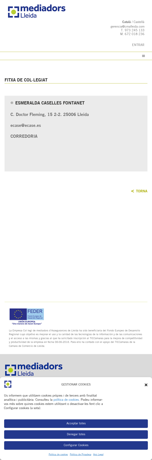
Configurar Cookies (76, 445)
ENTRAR (138, 45)
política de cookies (66, 400)
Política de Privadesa (80, 454)
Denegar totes (76, 434)
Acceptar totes (76, 423)
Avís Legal (98, 454)
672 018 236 (134, 34)
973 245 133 (134, 30)
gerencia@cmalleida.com (127, 26)
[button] (146, 385)
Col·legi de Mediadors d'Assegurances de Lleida (76, 11)
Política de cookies (58, 454)
